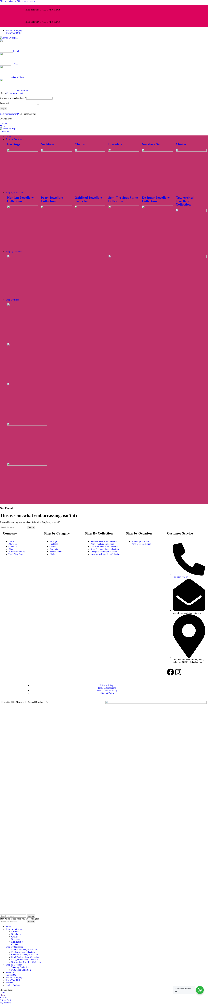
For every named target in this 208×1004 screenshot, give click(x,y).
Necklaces (16, 934)
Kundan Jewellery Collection (20, 199)
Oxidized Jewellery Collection (89, 199)
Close (2, 992)
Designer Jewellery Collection (156, 199)
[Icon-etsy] (185, 672)
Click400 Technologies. (61, 702)
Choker (181, 144)
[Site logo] (9, 38)
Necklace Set (151, 144)
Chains (80, 144)
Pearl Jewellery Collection (52, 199)
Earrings (13, 144)
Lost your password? (9, 114)
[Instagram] (178, 672)
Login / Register (13, 985)
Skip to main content (26, 1)
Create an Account (14, 93)
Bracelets (115, 144)
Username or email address (13, 98)
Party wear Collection (21, 970)
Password (5, 103)
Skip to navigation (8, 1)
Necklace (47, 144)
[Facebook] (170, 672)
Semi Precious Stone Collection (123, 199)
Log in (3, 109)
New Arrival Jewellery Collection (185, 201)
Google (3, 123)
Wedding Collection (20, 967)
